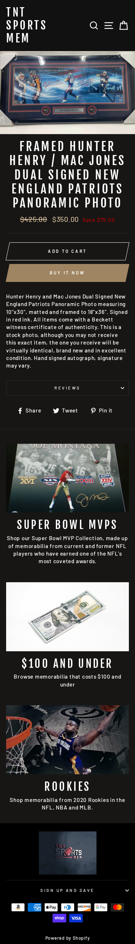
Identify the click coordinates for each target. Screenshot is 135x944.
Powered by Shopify (67, 938)
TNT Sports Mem (26, 25)
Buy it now (67, 272)
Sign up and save (67, 890)
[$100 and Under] (67, 616)
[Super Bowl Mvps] (67, 478)
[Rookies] (67, 739)
